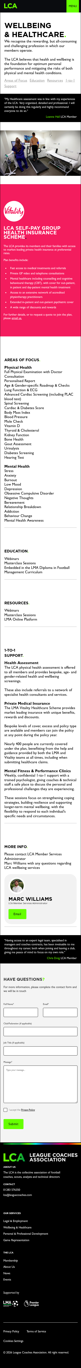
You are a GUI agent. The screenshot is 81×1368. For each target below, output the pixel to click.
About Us (9, 1266)
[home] (9, 4)
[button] (72, 6)
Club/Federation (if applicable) (18, 1023)
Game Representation (16, 1240)
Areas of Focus (15, 80)
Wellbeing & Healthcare (17, 1227)
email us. (17, 318)
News (6, 1273)
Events (7, 1279)
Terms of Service (36, 1331)
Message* (8, 1062)
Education (37, 80)
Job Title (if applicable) (14, 1042)
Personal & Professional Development (25, 1233)
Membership (10, 1260)
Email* (46, 1004)
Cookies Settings (13, 1341)
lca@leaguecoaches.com (17, 1195)
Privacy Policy (28, 1109)
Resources (55, 80)
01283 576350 (11, 1189)
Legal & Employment (15, 1221)
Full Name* (9, 1004)
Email (17, 914)
